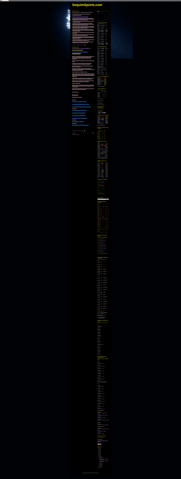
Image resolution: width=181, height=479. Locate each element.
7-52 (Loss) (99, 342)
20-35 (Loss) (99, 327)
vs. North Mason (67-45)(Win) (101, 393)
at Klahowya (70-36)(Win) (101, 396)
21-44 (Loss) (99, 345)
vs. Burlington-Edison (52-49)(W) (102, 431)
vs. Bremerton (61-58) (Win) (101, 386)
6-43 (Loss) (99, 330)
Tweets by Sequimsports (101, 108)
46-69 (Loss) (99, 351)
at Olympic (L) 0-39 (101, 250)
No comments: (82, 130)
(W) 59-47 (99, 274)
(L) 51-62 (99, 269)
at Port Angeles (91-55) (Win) (101, 403)
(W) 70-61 (99, 278)
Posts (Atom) (77, 134)
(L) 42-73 (106, 206)
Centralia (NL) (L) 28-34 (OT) (102, 245)
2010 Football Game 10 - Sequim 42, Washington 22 (81, 48)
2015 (99, 450)
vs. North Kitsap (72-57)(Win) (101, 398)
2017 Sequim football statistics (101, 86)
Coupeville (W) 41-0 (101, 182)
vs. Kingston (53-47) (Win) (101, 371)
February (100, 465)
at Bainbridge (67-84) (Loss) (101, 363)
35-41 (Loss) (99, 333)
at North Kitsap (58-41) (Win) (101, 378)
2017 (99, 448)
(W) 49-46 (99, 262)
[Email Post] (84, 130)
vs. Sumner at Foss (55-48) (101, 417)
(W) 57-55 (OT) (99, 292)
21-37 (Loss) (99, 348)
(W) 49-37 (99, 295)
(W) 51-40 (99, 290)
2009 (99, 467)
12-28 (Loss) (99, 339)
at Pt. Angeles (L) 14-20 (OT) (102, 248)
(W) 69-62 (106, 232)
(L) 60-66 (108, 218)
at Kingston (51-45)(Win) (100, 391)
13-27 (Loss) (99, 354)
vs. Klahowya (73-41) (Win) (101, 376)
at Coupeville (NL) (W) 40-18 (102, 240)
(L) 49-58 (99, 285)
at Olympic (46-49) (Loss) (100, 368)
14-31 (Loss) (99, 336)
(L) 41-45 (99, 304)
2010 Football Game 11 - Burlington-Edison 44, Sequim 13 (82, 12)
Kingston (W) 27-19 (101, 242)
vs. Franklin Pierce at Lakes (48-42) (102, 415)
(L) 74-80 (99, 309)
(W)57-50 (99, 267)
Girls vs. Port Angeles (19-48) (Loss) (102, 381)
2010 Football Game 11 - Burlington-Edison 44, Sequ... (103, 459)
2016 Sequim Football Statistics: (101, 125)
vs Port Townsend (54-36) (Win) (101, 366)
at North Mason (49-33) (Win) (101, 373)
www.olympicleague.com (101, 437)
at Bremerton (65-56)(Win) (101, 406)
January (100, 466)
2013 (99, 452)
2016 (99, 449)
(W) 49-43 (99, 297)
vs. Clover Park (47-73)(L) (101, 433)
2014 (99, 451)
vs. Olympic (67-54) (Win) (101, 388)
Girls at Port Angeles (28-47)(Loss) (102, 401)
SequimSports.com (87, 5)
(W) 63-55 (99, 283)
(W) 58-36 (99, 272)
